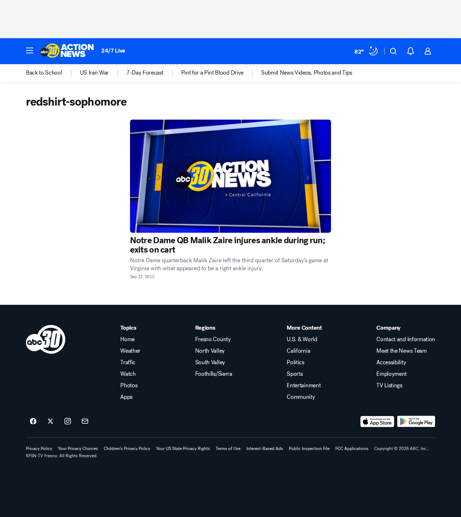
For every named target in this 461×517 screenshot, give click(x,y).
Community (301, 397)
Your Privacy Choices (78, 448)
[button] (29, 50)
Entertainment (304, 385)
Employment (391, 374)
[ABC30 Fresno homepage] (67, 51)
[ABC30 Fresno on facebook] (33, 421)
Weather (130, 351)
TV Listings (389, 385)
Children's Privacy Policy (127, 448)
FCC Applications (351, 448)
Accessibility (391, 362)
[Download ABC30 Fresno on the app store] (377, 421)
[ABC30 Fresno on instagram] (68, 421)
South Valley (210, 362)
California (298, 351)
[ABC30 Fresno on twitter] (50, 421)
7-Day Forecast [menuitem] (145, 73)
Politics (295, 362)
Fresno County (213, 339)
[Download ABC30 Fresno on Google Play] (416, 421)
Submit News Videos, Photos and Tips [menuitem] (306, 73)
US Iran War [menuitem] (94, 73)
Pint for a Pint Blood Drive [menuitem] (212, 73)
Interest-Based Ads (264, 448)
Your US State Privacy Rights (183, 448)
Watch (127, 374)
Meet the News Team (401, 351)
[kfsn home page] (46, 339)
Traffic (127, 362)
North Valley (210, 351)
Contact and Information (405, 339)
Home (127, 339)
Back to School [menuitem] (44, 73)
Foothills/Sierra (213, 374)
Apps (126, 397)
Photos (128, 385)
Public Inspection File (309, 448)
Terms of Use (228, 448)
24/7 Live (113, 50)
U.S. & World (302, 339)
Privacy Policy (39, 448)
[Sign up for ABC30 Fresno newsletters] (85, 421)
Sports (295, 374)
